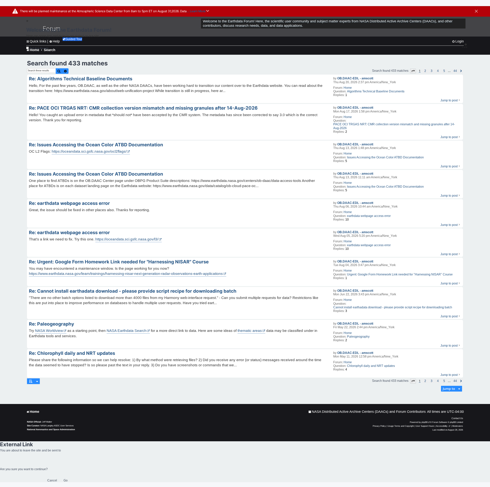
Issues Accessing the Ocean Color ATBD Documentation (385, 157)
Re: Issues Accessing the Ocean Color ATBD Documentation (96, 144)
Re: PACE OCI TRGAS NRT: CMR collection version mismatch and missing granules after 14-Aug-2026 (143, 108)
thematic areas (250, 331)
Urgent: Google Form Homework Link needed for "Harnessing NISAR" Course (400, 274)
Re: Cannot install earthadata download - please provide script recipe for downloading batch (132, 291)
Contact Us (457, 418)
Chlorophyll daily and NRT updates (371, 365)
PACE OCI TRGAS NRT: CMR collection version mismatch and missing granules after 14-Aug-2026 (394, 126)
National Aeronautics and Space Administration (51, 429)
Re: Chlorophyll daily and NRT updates (72, 353)
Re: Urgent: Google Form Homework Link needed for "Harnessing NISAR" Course (119, 262)
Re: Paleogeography (51, 324)
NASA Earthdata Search (126, 331)
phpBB (424, 422)
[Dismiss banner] (476, 11)
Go (66, 480)
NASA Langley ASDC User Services (57, 425)
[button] (413, 71)
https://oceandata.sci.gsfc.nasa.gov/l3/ (126, 239)
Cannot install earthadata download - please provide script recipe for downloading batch (392, 307)
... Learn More (196, 11)
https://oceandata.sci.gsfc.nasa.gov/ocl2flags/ (89, 151)
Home (348, 87)
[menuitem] (367, 411)
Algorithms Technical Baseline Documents (375, 91)
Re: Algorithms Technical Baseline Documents (80, 78)
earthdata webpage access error (369, 215)
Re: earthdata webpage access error (69, 203)
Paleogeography (358, 336)
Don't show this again (38, 48)
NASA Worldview (49, 331)
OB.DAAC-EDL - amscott (355, 78)
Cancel (52, 480)
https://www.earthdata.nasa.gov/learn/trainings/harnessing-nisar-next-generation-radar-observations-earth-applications (126, 274)
